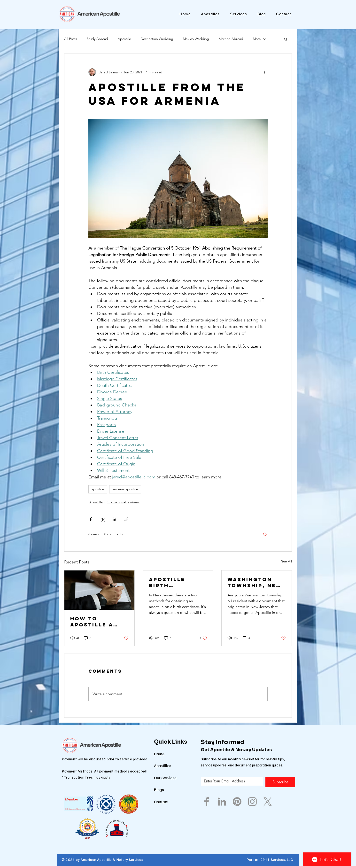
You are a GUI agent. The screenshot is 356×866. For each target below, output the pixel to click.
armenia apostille (125, 489)
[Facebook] (206, 801)
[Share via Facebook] (90, 519)
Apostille (124, 39)
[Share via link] (126, 519)
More (257, 39)
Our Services (165, 777)
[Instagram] (252, 801)
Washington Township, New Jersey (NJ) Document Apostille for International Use (254, 582)
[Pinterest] (237, 801)
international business (123, 502)
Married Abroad (231, 39)
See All (286, 561)
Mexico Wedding (196, 39)
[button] (285, 39)
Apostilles (162, 765)
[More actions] (265, 72)
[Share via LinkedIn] (114, 519)
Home (159, 753)
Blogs (159, 789)
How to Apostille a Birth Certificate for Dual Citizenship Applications (94, 622)
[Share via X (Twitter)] (102, 519)
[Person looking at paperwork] (99, 590)
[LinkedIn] (222, 801)
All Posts (70, 39)
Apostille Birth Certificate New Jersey (170, 582)
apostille (98, 489)
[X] (267, 801)
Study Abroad (97, 39)
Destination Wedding (157, 39)
